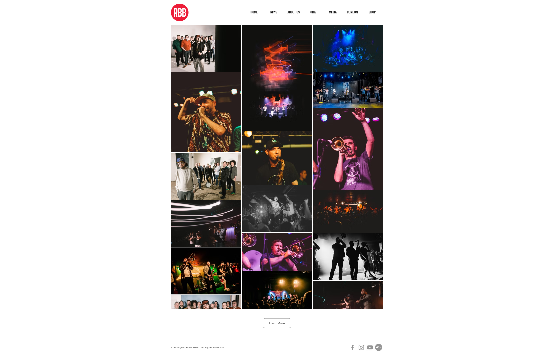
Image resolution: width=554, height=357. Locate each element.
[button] (333, 12)
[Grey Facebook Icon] (352, 347)
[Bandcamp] (378, 347)
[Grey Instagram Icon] (361, 347)
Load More (277, 323)
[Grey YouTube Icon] (370, 347)
